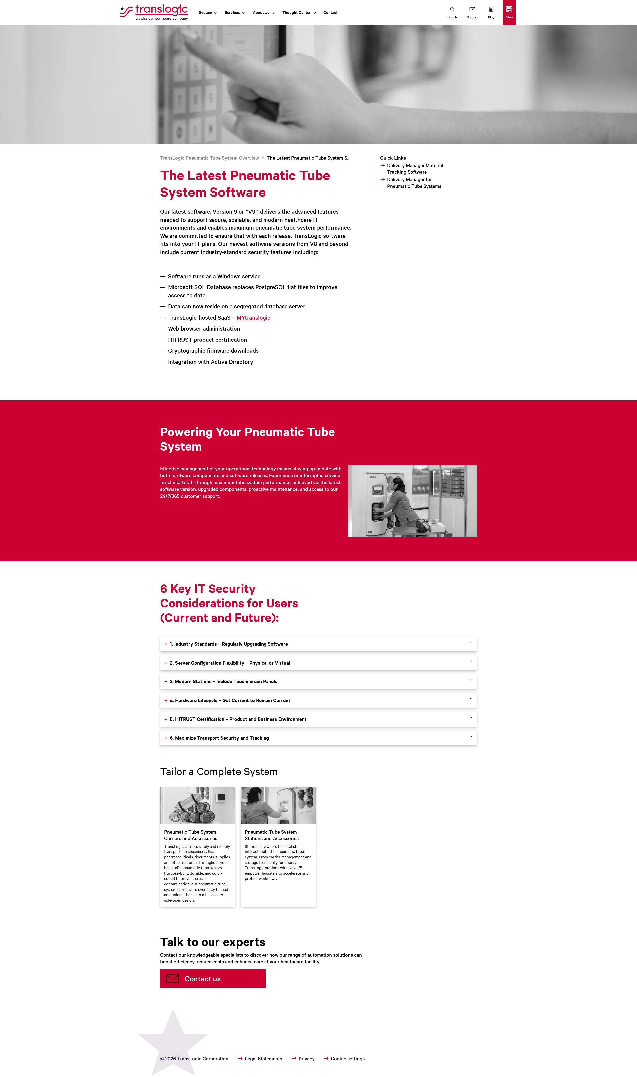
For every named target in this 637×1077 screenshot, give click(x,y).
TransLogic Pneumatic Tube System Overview (209, 157)
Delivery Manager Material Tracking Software (415, 168)
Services (232, 12)
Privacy (307, 1058)
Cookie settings (348, 1058)
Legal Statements (263, 1058)
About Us (261, 12)
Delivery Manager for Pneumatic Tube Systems (414, 182)
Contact (330, 12)
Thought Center (296, 12)
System (205, 12)
